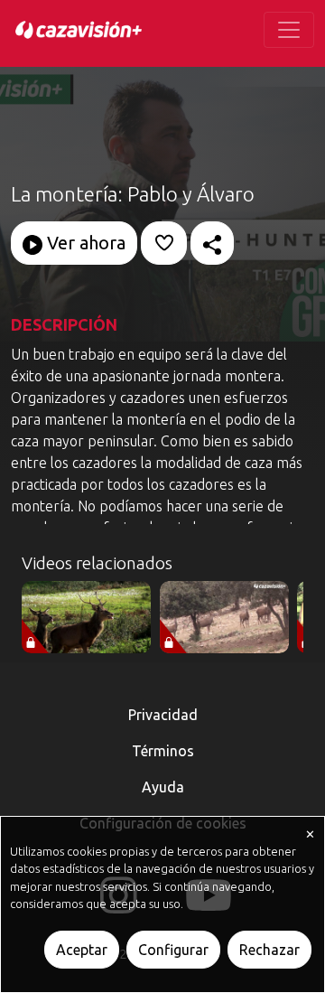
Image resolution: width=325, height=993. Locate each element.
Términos (163, 751)
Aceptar (81, 949)
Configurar (173, 949)
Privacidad (163, 715)
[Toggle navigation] (289, 30)
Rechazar (269, 949)
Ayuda (163, 787)
